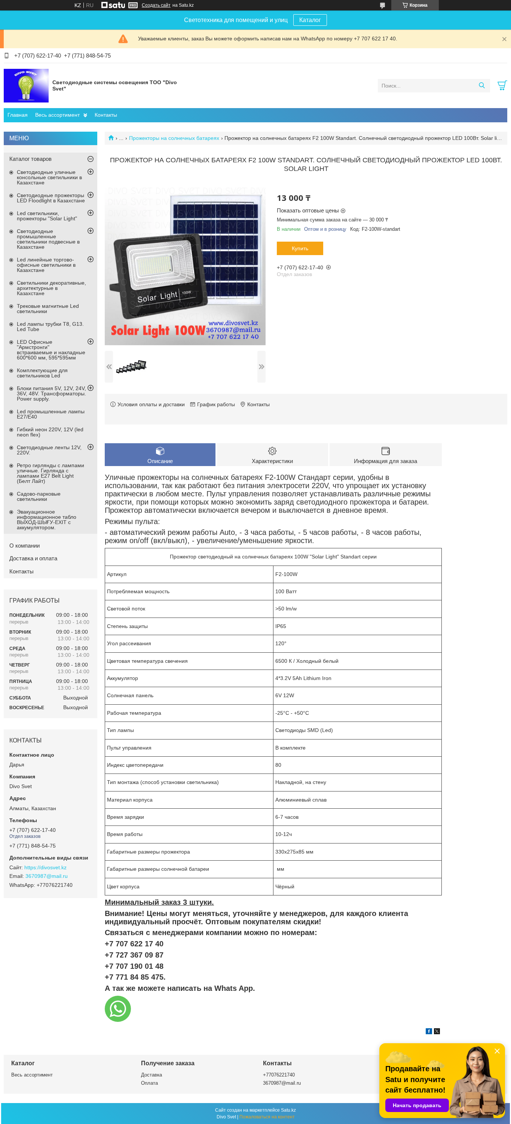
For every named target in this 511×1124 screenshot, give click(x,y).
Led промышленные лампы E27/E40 (51, 414)
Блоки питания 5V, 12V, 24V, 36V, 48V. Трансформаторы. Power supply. (51, 393)
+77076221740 (279, 1075)
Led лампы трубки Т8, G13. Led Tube (50, 326)
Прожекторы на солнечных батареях (174, 138)
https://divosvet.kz (45, 867)
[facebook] (429, 1032)
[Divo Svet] (26, 85)
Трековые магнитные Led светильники (48, 308)
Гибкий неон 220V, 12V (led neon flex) (50, 432)
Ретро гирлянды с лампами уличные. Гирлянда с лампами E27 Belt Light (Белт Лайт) (50, 473)
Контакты (106, 115)
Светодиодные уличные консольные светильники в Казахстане (49, 177)
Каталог (310, 20)
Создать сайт (156, 5)
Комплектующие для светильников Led (42, 373)
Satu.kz (288, 1110)
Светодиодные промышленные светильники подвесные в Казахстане (48, 239)
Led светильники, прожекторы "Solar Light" (47, 215)
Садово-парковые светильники (39, 496)
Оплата (149, 1083)
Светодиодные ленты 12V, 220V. (49, 450)
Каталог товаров (30, 159)
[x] (437, 1032)
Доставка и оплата (33, 558)
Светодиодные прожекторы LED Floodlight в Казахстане (51, 197)
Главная (17, 115)
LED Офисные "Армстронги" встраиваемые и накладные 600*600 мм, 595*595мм (51, 350)
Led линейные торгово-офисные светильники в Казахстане (46, 265)
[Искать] (481, 85)
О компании (24, 545)
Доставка (151, 1075)
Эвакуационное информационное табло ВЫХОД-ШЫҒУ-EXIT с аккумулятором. (46, 519)
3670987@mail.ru (46, 876)
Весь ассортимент (57, 115)
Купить (300, 248)
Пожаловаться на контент (267, 1117)
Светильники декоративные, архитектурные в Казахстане (51, 288)
